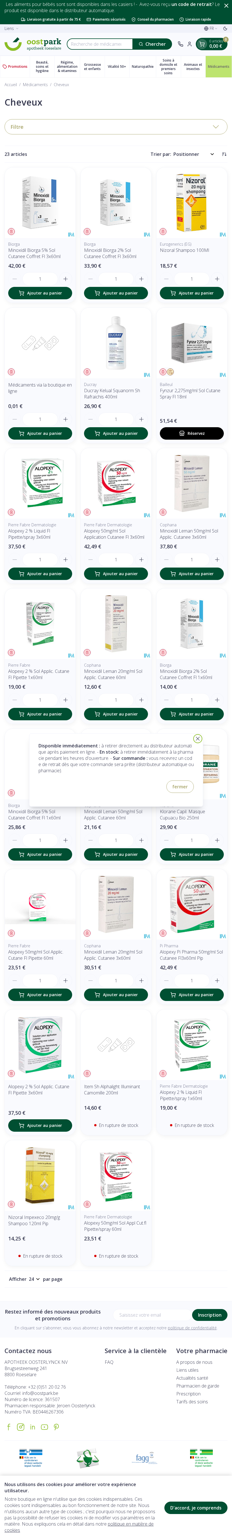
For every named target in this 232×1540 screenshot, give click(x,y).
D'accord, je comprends (196, 1508)
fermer (180, 787)
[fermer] (198, 739)
